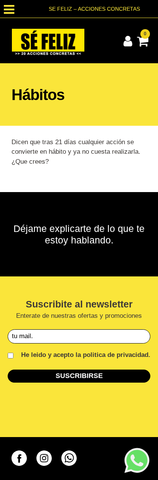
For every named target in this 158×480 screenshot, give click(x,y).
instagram (44, 458)
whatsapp (69, 458)
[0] (141, 43)
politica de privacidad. (116, 354)
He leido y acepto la (84, 354)
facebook (19, 458)
